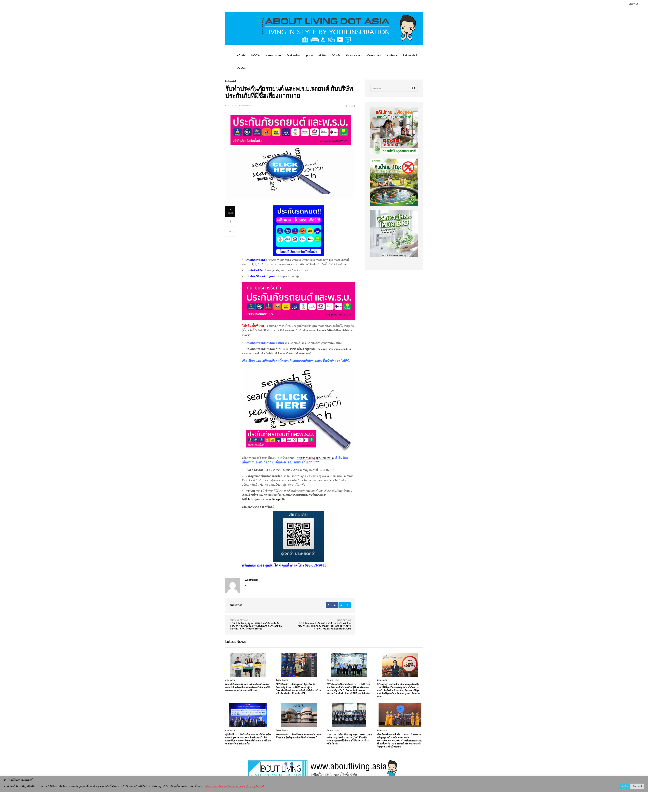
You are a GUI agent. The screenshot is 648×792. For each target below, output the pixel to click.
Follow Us (633, 4)
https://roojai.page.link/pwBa (315, 457)
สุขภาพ (309, 55)
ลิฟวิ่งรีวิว (255, 55)
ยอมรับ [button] (624, 786)
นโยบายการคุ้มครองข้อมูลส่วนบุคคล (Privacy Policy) (234, 786)
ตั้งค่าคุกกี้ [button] (637, 786)
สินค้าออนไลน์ (410, 55)
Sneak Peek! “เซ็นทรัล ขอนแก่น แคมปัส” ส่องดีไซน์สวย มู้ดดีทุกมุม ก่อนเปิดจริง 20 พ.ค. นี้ (298, 736)
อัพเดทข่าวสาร (374, 55)
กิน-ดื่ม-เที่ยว (293, 55)
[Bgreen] (394, 182)
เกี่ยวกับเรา (242, 68)
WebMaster (230, 106)
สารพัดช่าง (392, 55)
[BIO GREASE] (394, 130)
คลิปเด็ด (322, 55)
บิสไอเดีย (336, 55)
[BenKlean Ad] (394, 233)
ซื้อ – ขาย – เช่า (353, 55)
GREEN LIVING (273, 55)
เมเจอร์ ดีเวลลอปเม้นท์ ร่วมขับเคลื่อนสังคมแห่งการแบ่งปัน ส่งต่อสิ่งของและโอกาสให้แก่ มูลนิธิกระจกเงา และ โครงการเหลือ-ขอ (247, 687)
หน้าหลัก (241, 55)
